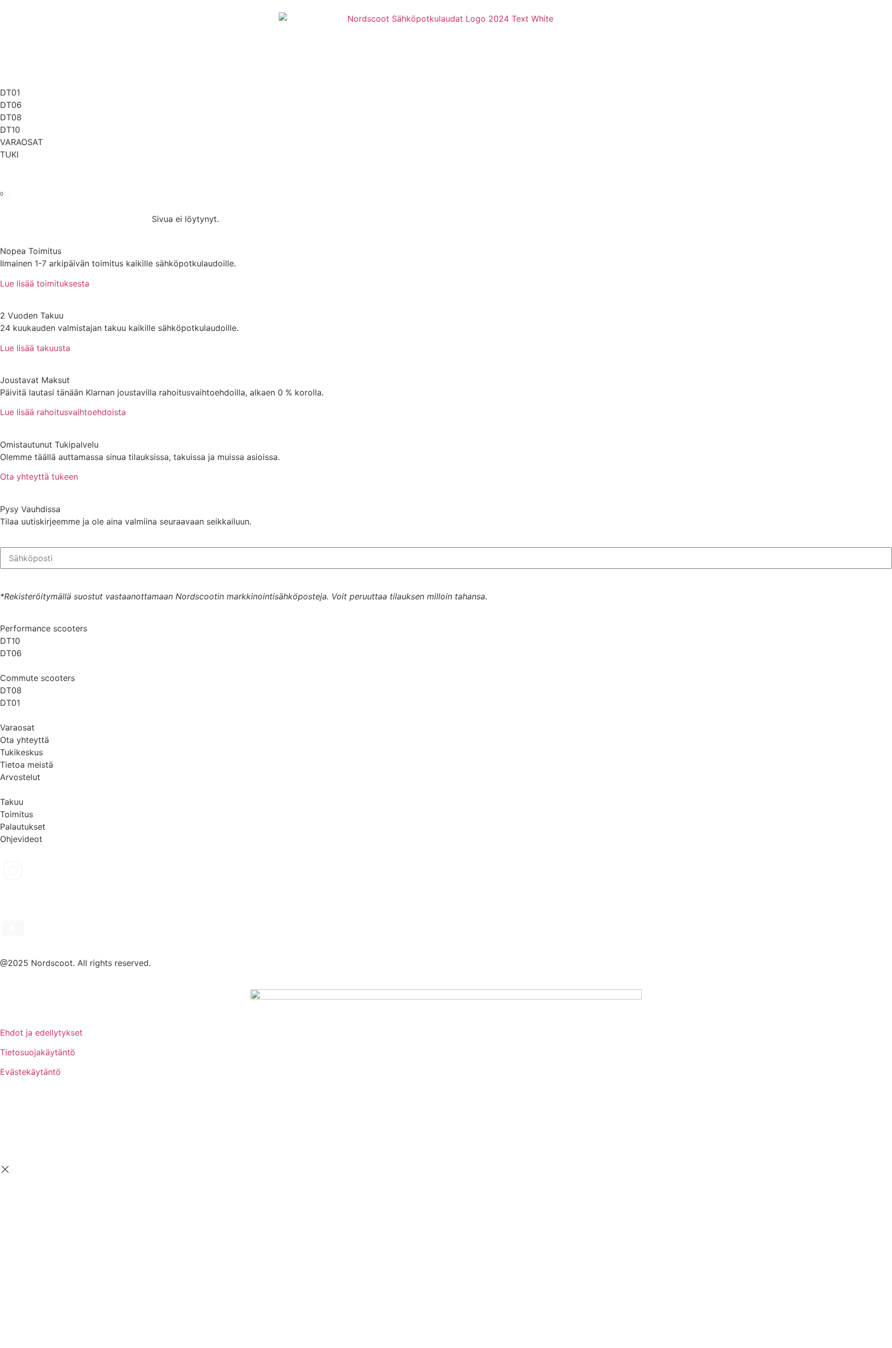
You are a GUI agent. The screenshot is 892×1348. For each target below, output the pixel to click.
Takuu (11, 802)
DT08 (11, 117)
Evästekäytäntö (30, 1072)
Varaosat (17, 727)
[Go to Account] (5, 180)
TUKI (9, 154)
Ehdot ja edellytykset (41, 1032)
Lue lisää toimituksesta (44, 283)
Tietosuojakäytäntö (37, 1052)
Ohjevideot (21, 839)
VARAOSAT (21, 142)
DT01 (10, 92)
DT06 (11, 105)
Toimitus (16, 814)
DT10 (10, 129)
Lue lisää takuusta (35, 348)
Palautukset (22, 826)
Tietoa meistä (26, 764)
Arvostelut (20, 777)
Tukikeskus (21, 752)
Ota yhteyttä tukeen (39, 476)
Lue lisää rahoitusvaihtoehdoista (63, 412)
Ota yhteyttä (24, 740)
